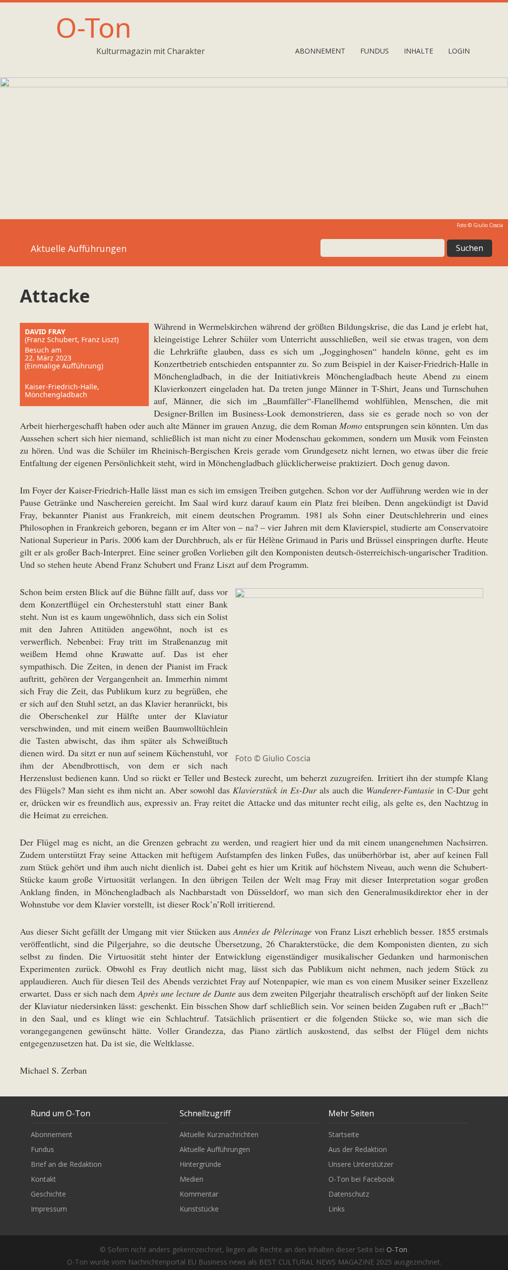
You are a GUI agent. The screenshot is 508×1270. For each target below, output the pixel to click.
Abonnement (320, 51)
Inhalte (418, 51)
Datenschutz (348, 1194)
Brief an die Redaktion (66, 1164)
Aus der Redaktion (357, 1149)
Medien (191, 1179)
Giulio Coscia (488, 225)
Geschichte (48, 1194)
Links (336, 1208)
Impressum (49, 1208)
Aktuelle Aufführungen (215, 1149)
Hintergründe (200, 1164)
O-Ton (93, 27)
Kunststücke (199, 1208)
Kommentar (199, 1194)
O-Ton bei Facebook (361, 1179)
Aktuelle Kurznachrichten (219, 1134)
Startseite (343, 1134)
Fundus (374, 51)
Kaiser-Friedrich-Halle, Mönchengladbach (62, 390)
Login (459, 51)
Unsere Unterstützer (360, 1164)
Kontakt (43, 1179)
